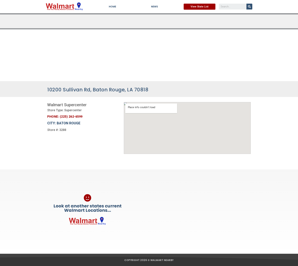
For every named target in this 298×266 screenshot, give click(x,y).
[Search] (249, 7)
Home (112, 6)
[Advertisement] (149, 55)
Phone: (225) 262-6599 (65, 116)
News (154, 6)
